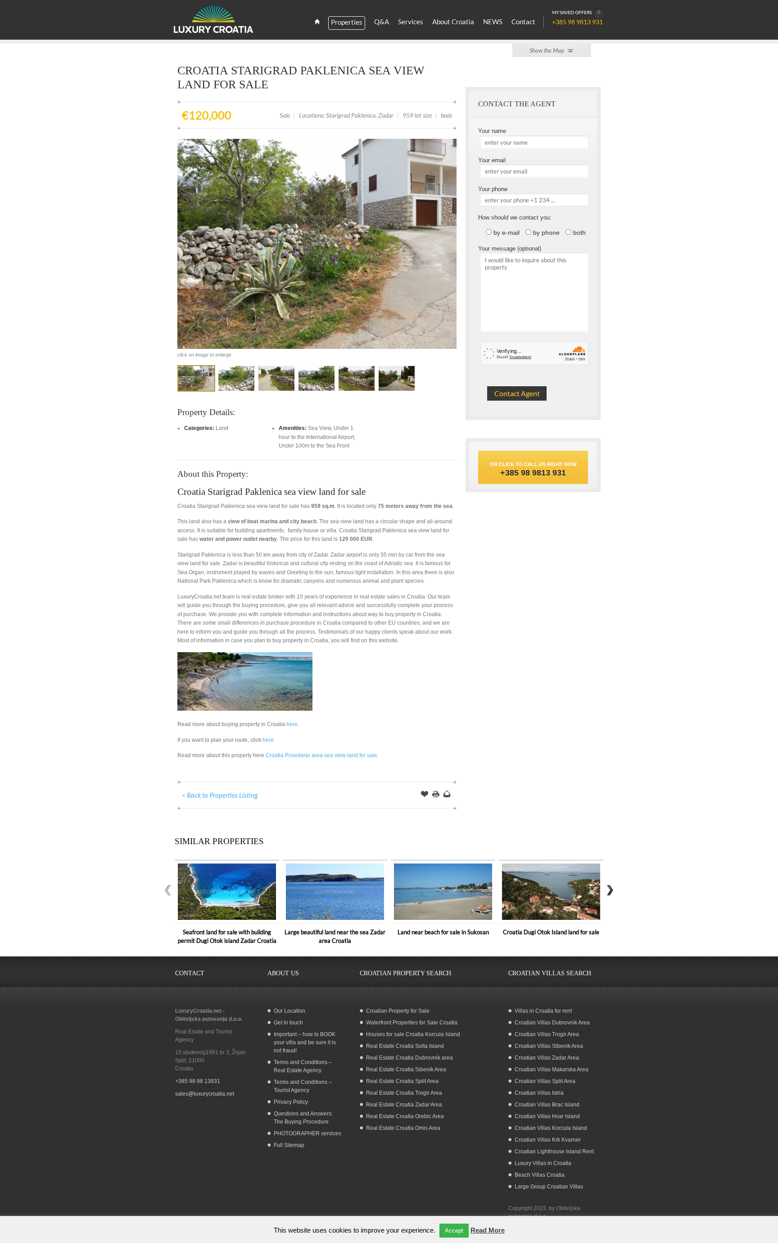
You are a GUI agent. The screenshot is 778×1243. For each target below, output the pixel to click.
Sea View (319, 428)
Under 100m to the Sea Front (314, 446)
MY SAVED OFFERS (576, 12)
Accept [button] (454, 1230)
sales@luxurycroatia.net (204, 1094)
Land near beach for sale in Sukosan (443, 932)
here (292, 724)
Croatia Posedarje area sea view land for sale (321, 755)
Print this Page (435, 795)
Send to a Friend (447, 795)
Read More (487, 1230)
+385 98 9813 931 (533, 472)
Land (222, 428)
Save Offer (424, 795)
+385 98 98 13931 (197, 1081)
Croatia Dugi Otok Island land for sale (551, 932)
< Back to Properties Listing (220, 795)
